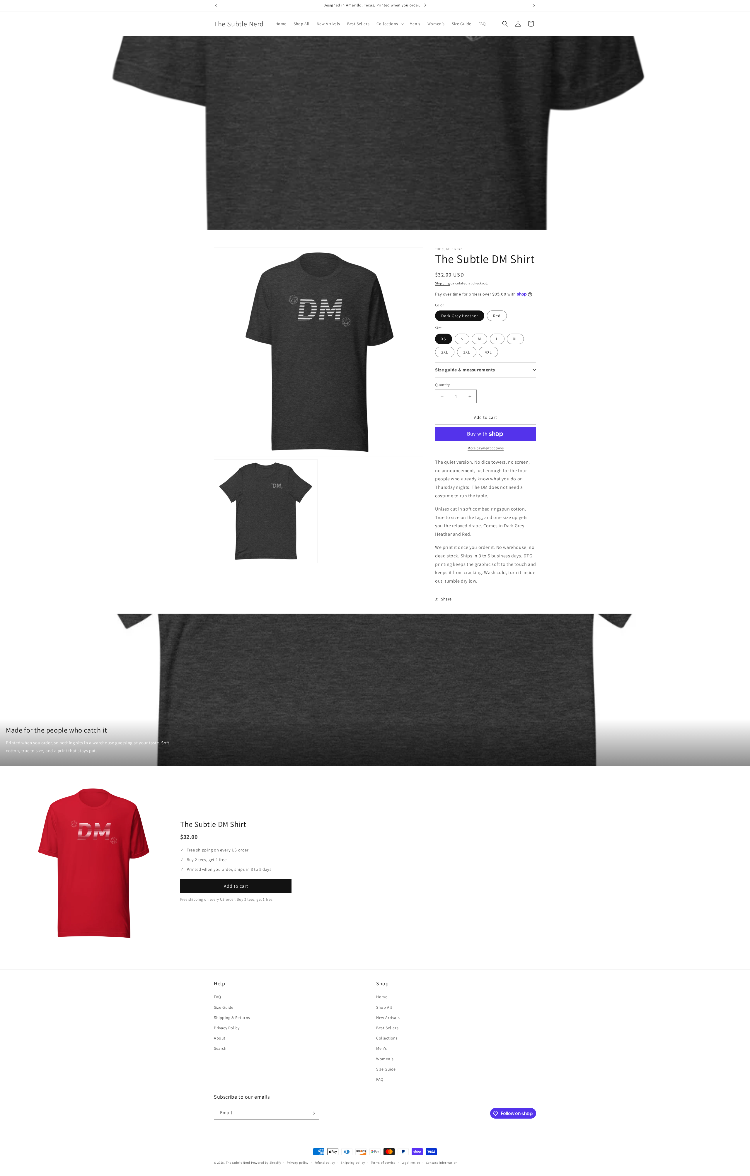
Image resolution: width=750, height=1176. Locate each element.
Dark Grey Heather (459, 315)
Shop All (384, 1007)
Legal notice (410, 1162)
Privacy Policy (226, 1027)
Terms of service (383, 1162)
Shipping (442, 283)
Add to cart (236, 886)
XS (443, 339)
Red (497, 315)
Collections (387, 1038)
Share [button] (446, 599)
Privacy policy (297, 1162)
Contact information (442, 1162)
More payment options (486, 448)
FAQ (217, 997)
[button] (389, 24)
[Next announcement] (534, 5)
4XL (488, 352)
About (220, 1038)
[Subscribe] (312, 1113)
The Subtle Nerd (238, 1162)
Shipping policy (353, 1162)
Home (381, 997)
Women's (384, 1058)
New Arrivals (388, 1017)
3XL (466, 352)
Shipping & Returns (232, 1017)
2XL (444, 352)
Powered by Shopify (266, 1162)
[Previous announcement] (215, 5)
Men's (381, 1048)
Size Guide (223, 1007)
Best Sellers (387, 1027)
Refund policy (324, 1162)
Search (220, 1048)
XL (515, 339)
